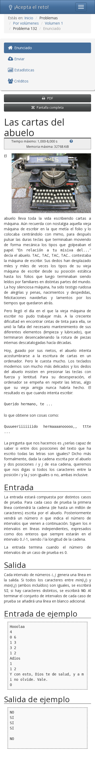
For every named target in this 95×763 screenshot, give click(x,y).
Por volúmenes (26, 23)
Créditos (20, 81)
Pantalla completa (50, 107)
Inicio (28, 17)
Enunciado (22, 47)
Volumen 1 (54, 23)
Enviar (19, 58)
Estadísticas (23, 69)
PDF (50, 98)
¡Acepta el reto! (31, 7)
